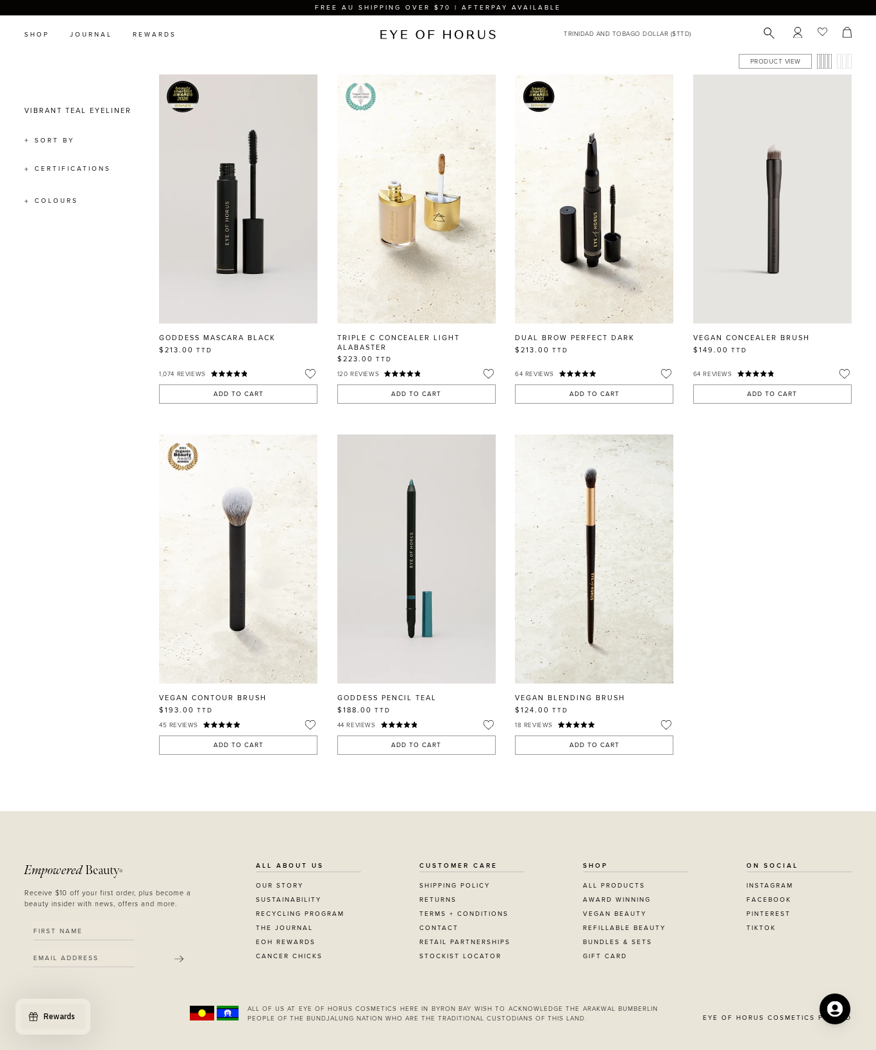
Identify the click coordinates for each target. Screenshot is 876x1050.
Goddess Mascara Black (217, 338)
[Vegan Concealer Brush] (772, 198)
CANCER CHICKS (289, 956)
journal (91, 34)
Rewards (154, 34)
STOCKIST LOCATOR (460, 956)
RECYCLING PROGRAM (300, 914)
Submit (179, 959)
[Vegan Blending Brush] (594, 559)
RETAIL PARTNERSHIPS (464, 942)
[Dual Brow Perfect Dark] (594, 198)
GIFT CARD (605, 956)
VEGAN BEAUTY (614, 914)
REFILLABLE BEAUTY (624, 928)
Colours (56, 201)
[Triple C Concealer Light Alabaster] (416, 198)
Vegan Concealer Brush (751, 338)
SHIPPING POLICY (454, 885)
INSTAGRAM (769, 885)
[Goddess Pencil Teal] (416, 559)
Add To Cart (239, 394)
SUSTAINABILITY (288, 900)
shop (36, 34)
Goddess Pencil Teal (387, 698)
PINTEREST (768, 914)
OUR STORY (279, 885)
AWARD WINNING (617, 900)
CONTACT (439, 928)
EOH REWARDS (286, 942)
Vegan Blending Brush (570, 698)
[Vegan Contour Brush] (238, 559)
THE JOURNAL (284, 928)
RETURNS (438, 900)
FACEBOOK (768, 900)
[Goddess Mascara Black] (238, 198)
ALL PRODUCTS (614, 885)
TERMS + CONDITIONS (464, 914)
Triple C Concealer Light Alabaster (398, 342)
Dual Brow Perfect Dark (575, 338)
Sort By (54, 140)
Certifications (73, 169)
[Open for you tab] (835, 1009)
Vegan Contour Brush (213, 698)
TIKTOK (761, 928)
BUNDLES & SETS (617, 942)
